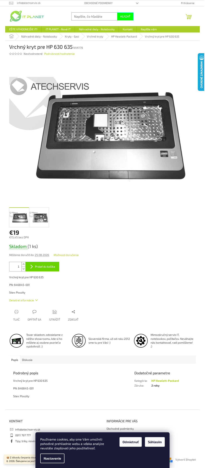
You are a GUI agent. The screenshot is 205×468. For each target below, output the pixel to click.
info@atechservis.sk (27, 429)
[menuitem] (23, 29)
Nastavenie (52, 458)
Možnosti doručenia (66, 255)
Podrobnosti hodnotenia (59, 53)
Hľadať (125, 16)
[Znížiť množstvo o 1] (23, 269)
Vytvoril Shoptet (185, 459)
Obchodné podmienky (98, 3)
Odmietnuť (131, 442)
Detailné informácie (21, 300)
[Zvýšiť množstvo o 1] (23, 264)
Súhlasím (155, 442)
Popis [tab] (14, 359)
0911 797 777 (23, 435)
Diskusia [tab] (27, 359)
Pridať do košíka (45, 266)
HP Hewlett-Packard (165, 380)
